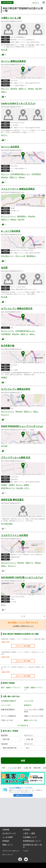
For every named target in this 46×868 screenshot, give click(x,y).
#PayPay (13, 89)
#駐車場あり (22, 216)
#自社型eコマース (8, 488)
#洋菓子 (4, 485)
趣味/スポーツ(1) (30, 720)
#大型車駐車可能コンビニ (20, 174)
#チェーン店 (20, 256)
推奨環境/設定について (32, 841)
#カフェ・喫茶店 (22, 485)
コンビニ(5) (28, 701)
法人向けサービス (9, 833)
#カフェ (4, 135)
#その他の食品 (7, 524)
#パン (3, 605)
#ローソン (5, 89)
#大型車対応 (36, 174)
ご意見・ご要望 (29, 833)
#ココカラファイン (8, 563)
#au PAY (38, 89)
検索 (23, 760)
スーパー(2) (5, 705)
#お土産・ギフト (23, 488)
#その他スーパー (7, 256)
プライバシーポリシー (10, 851)
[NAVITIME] (7, 2)
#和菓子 (4, 377)
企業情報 (5, 830)
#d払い (4, 92)
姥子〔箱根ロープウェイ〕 (11, 687)
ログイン (35, 2)
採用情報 (26, 830)
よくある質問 (7, 837)
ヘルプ (25, 851)
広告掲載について (30, 837)
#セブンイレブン (7, 331)
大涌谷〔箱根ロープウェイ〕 (33, 688)
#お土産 (4, 50)
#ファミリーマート (8, 216)
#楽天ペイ (23, 89)
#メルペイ (5, 415)
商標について (7, 845)
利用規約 (5, 841)
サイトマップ (7, 854)
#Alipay (31, 89)
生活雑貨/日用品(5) (8, 701)
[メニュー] (43, 2)
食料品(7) (27, 705)
